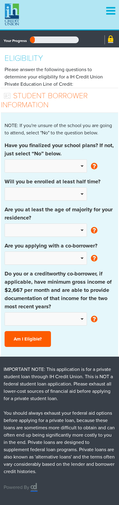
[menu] (107, 7)
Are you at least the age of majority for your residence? (59, 213)
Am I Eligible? (28, 339)
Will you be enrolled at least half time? (52, 181)
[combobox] (46, 166)
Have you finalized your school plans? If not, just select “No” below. (59, 149)
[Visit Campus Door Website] (34, 484)
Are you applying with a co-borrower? (51, 245)
